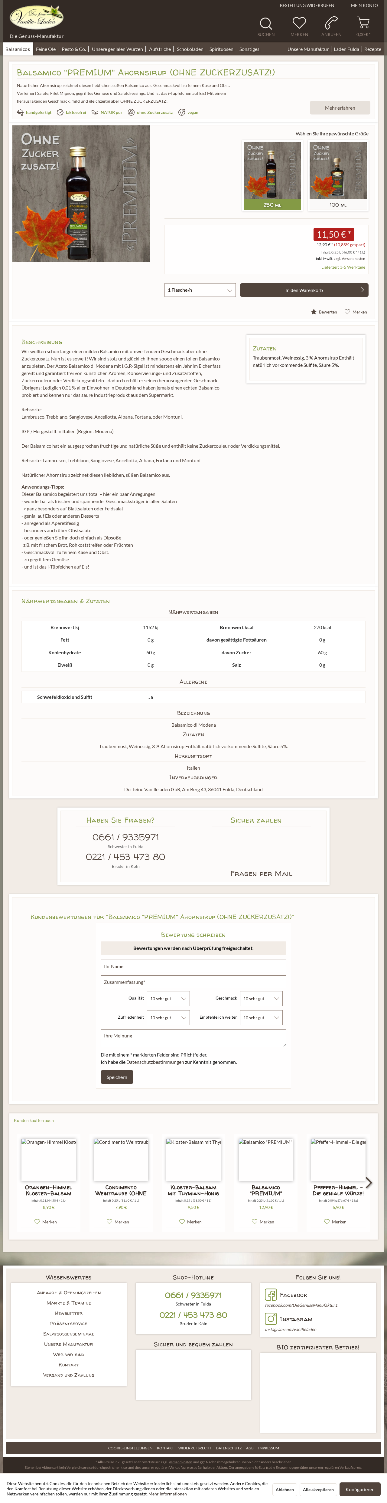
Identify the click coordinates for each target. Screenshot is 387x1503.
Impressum (268, 1448)
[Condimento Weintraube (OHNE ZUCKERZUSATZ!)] (121, 1160)
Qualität (136, 997)
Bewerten (327, 311)
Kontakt (69, 1364)
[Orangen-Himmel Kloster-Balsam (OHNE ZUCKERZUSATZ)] (48, 1160)
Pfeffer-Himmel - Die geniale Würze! (338, 1190)
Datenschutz (229, 1448)
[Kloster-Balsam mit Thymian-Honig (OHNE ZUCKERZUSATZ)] (193, 1160)
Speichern (117, 1077)
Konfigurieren (360, 1489)
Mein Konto (364, 5)
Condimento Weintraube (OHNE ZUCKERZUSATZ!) (121, 1190)
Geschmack (226, 997)
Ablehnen (285, 1489)
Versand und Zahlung (69, 1375)
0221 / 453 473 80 (125, 857)
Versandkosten (180, 1462)
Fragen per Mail (261, 873)
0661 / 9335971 (126, 837)
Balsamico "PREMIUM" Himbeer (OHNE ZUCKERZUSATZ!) (266, 1190)
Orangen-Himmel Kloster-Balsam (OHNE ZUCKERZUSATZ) (48, 1190)
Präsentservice (68, 1323)
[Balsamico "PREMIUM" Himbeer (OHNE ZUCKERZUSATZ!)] (266, 1160)
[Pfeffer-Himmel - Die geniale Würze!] (338, 1160)
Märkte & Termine (69, 1302)
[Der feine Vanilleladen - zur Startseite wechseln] (36, 17)
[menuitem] (268, 26)
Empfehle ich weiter (218, 1017)
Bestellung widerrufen (307, 5)
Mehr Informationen (167, 1493)
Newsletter (69, 1313)
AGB (250, 1448)
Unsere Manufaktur (68, 1344)
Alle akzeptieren (318, 1489)
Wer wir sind (68, 1354)
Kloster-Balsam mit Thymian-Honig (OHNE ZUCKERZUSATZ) (193, 1190)
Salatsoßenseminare (68, 1333)
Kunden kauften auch (34, 1120)
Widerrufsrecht (194, 1448)
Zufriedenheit (131, 1017)
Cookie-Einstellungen (130, 1448)
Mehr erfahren (340, 108)
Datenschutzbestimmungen (155, 1062)
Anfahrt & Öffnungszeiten (69, 1292)
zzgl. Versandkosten (349, 258)
